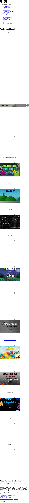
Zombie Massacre (4, 495)
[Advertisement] (14, 121)
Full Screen (5, 105)
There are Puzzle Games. (8, 489)
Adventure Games (6, 7)
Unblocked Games (5, 497)
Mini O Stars (11, 495)
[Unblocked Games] (3, 3)
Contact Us (16, 499)
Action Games (6, 6)
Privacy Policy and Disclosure (6, 499)
